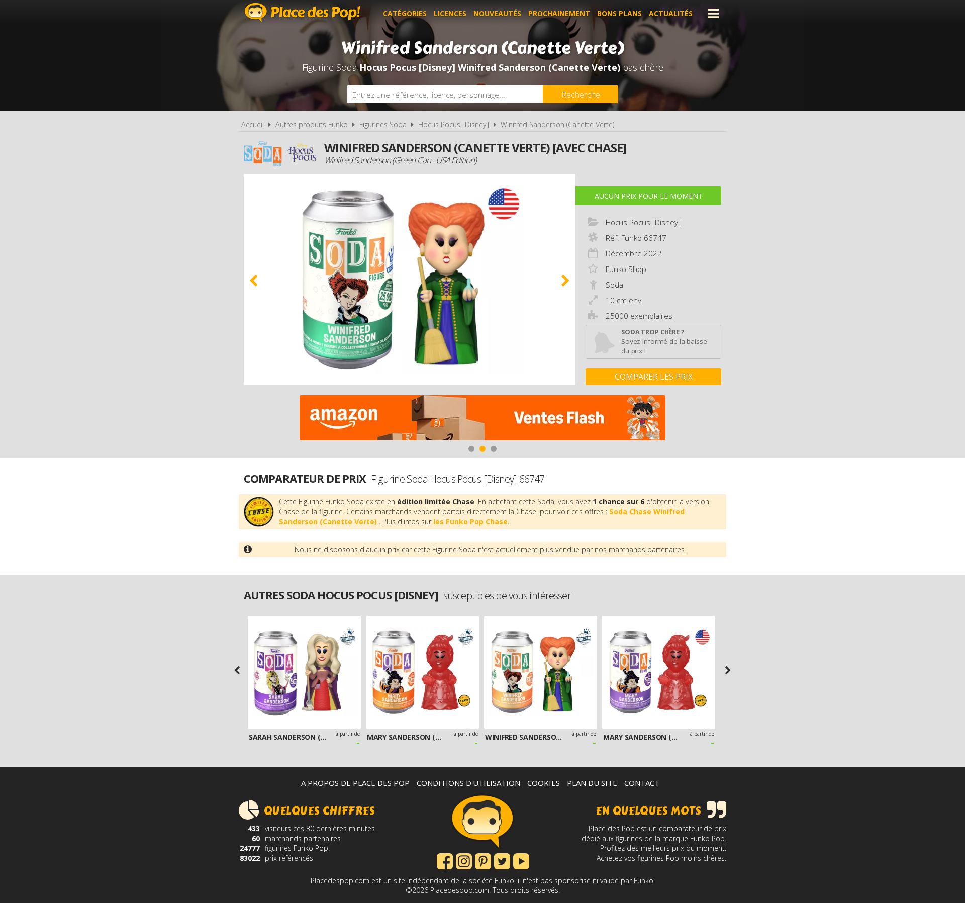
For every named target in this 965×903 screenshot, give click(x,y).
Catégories (405, 13)
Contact (641, 783)
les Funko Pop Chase (470, 521)
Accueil (252, 124)
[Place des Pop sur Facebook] (445, 860)
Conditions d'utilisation (468, 783)
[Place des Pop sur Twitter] (502, 860)
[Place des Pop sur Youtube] (521, 860)
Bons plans (619, 13)
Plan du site (592, 783)
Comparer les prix (654, 376)
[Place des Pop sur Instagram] (464, 860)
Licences (450, 13)
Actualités (671, 13)
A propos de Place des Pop (355, 783)
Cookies (543, 783)
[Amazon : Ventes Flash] (482, 419)
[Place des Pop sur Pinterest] (483, 860)
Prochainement (559, 13)
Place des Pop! (302, 12)
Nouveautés (497, 13)
